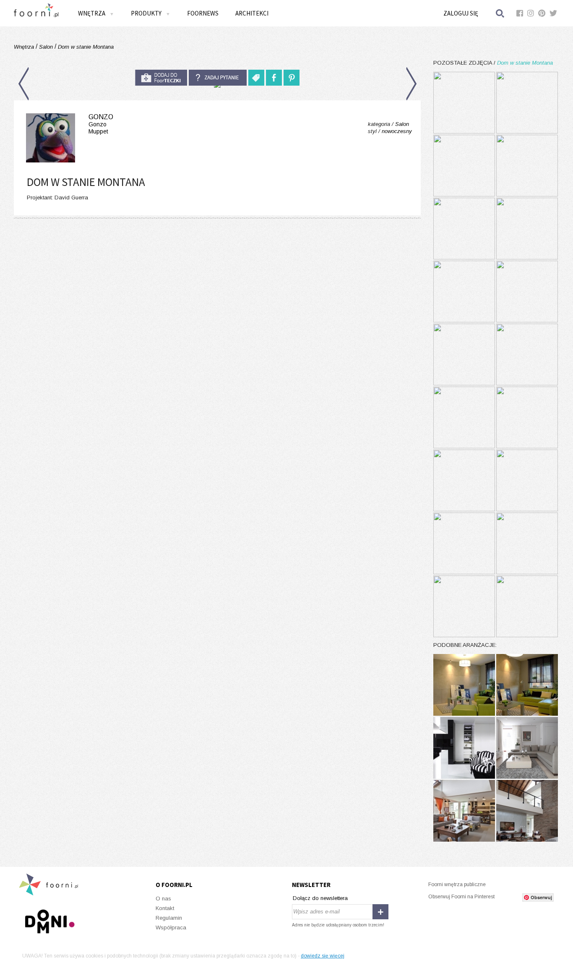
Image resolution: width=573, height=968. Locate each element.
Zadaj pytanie (218, 78)
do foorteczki (161, 78)
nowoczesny (397, 131)
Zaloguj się (460, 13)
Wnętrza (25, 47)
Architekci (251, 13)
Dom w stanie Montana (85, 47)
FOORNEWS (203, 13)
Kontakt (165, 908)
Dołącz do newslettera (320, 898)
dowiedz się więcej (322, 956)
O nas (163, 898)
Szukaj (500, 13)
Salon (46, 47)
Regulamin (169, 918)
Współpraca (171, 927)
